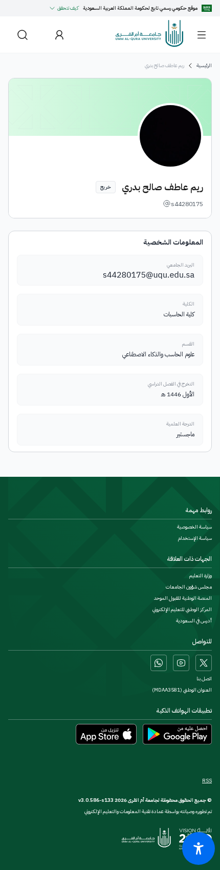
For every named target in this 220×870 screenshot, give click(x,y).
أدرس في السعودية (194, 620)
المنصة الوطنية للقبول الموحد (183, 598)
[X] (203, 663)
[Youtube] (181, 663)
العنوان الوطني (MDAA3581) (182, 690)
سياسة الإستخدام (195, 538)
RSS (207, 780)
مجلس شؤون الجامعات (189, 587)
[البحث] (22, 34)
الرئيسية (204, 65)
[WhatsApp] (158, 663)
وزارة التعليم (200, 575)
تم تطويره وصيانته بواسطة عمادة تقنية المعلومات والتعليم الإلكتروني (148, 811)
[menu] (201, 35)
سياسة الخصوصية (194, 527)
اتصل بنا (204, 678)
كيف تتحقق (68, 8)
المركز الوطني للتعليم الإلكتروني (182, 609)
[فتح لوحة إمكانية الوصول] (198, 848)
